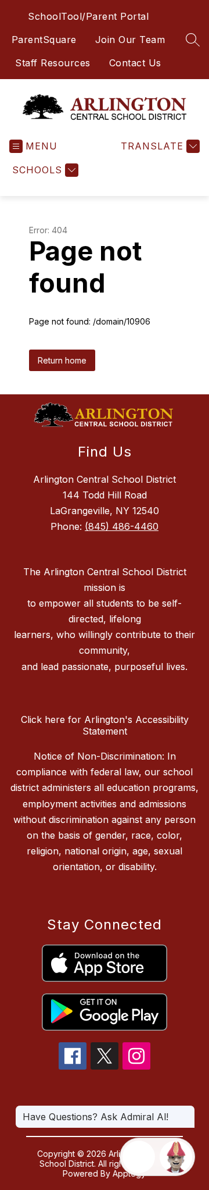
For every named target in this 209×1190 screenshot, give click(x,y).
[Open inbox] (138, 1157)
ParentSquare (44, 39)
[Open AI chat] (176, 1157)
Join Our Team (130, 39)
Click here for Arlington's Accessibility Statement (105, 725)
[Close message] (185, 1110)
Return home (62, 360)
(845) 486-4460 (121, 526)
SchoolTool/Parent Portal (88, 16)
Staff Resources (53, 63)
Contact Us (135, 63)
